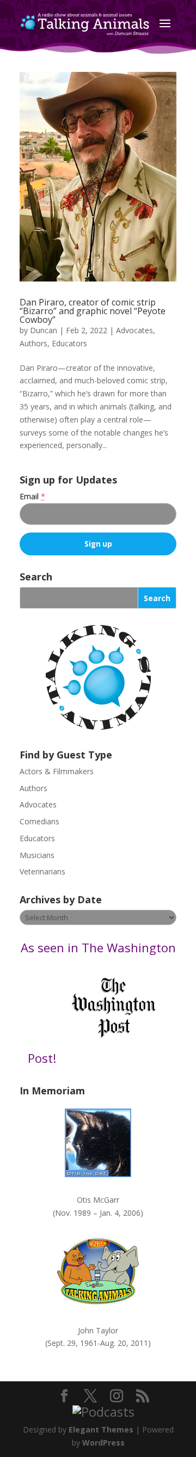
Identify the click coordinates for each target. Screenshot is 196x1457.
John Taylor (98, 1330)
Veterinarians (42, 871)
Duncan (43, 330)
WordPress (103, 1442)
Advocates (134, 330)
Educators (69, 343)
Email (32, 496)
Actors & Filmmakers (57, 771)
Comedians (39, 821)
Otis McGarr (98, 1200)
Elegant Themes (101, 1429)
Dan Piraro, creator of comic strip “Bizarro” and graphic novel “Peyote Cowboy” (93, 311)
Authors (33, 343)
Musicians (37, 855)
